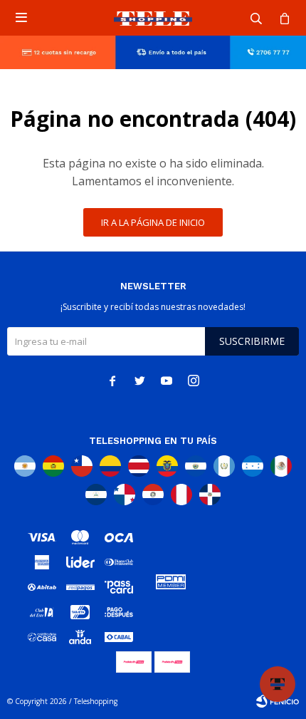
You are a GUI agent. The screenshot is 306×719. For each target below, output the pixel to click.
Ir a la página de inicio (153, 222)
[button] (256, 18)
